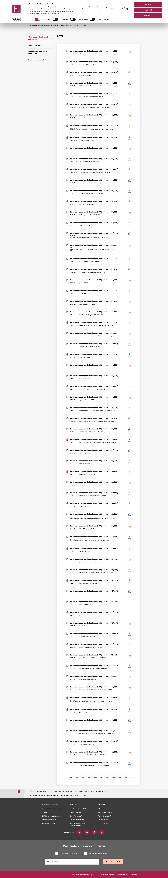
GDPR (95, 874)
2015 (107, 778)
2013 (119, 778)
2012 (125, 778)
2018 (89, 778)
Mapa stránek (122, 874)
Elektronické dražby (104, 812)
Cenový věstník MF (76, 816)
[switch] (55, 19)
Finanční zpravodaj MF (77, 820)
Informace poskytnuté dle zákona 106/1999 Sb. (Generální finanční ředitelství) (54, 25)
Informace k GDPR (35, 45)
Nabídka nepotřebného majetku (52, 816)
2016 (101, 778)
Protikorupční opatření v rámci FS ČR (37, 53)
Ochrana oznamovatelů (37, 60)
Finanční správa (42, 791)
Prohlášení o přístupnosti (80, 874)
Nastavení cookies (107, 874)
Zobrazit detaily (103, 19)
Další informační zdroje (49, 820)
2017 (95, 778)
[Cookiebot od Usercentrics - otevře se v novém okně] (16, 19)
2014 (113, 778)
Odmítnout (147, 15)
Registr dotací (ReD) (104, 816)
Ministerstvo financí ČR (77, 809)
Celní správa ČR (75, 812)
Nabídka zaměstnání (48, 823)
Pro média (45, 812)
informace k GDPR (54, 13)
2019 (83, 778)
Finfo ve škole (102, 823)
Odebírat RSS (135, 874)
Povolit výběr (148, 10)
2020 (77, 778)
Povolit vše (148, 4)
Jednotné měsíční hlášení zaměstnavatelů (78, 824)
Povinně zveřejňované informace (63, 791)
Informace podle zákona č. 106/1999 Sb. (38, 38)
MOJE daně (101, 809)
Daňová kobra (102, 820)
